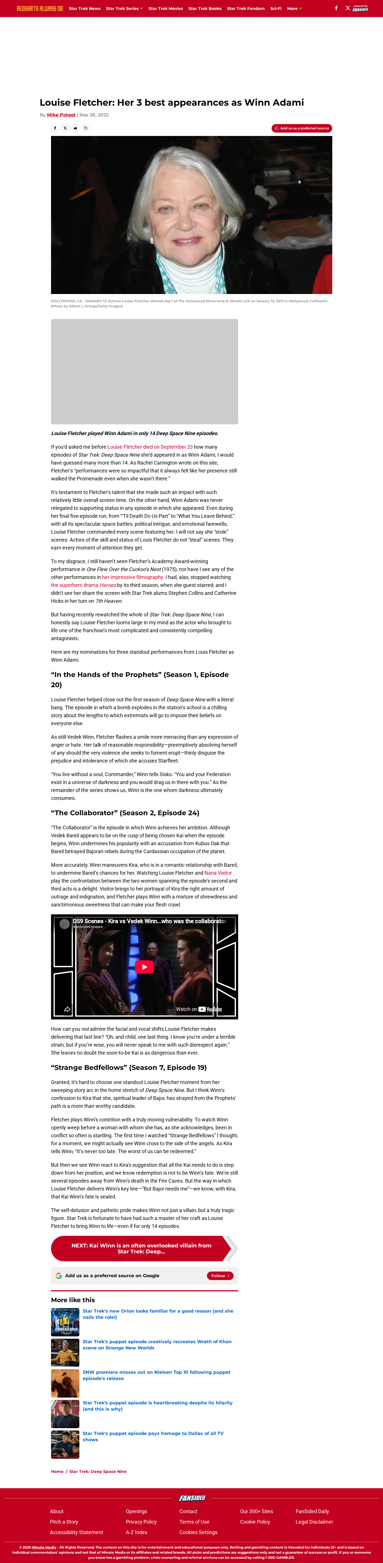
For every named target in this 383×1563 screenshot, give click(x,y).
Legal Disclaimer (314, 1522)
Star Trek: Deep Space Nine (98, 1471)
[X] (348, 8)
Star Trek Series (122, 8)
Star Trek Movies (166, 8)
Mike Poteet (61, 115)
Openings (136, 1511)
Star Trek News (84, 8)
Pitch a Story (64, 1522)
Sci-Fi (276, 8)
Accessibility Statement (76, 1532)
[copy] (86, 128)
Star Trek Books (205, 8)
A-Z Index (136, 1532)
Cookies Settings (198, 1532)
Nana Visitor (218, 873)
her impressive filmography (132, 577)
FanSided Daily (312, 1511)
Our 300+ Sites (256, 1511)
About (57, 1511)
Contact (188, 1511)
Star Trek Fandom (246, 8)
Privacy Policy (141, 1522)
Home (57, 1471)
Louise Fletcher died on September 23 (150, 447)
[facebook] (336, 8)
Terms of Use (194, 1522)
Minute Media (44, 1547)
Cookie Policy (255, 1522)
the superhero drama (83, 585)
